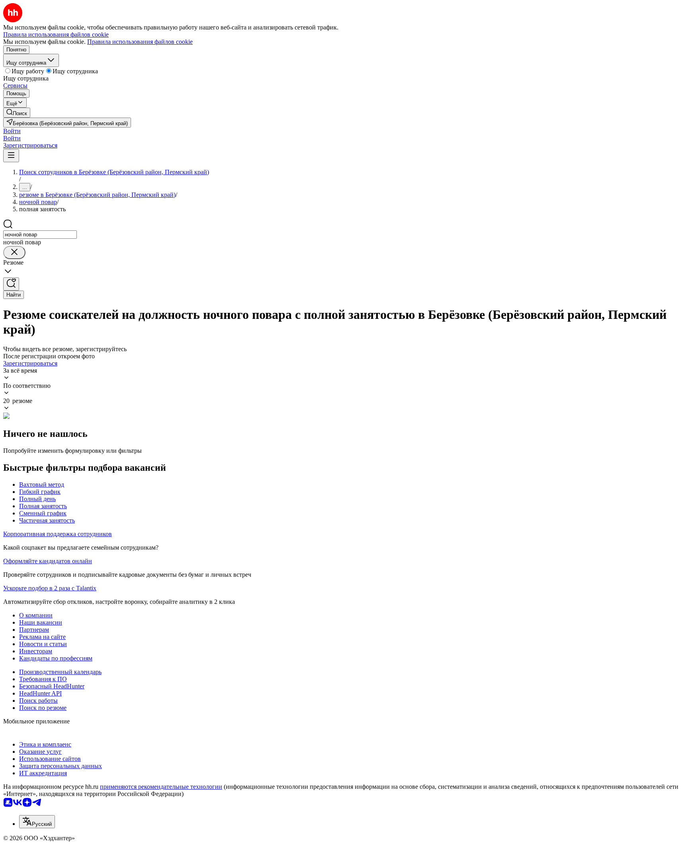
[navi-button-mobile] (11, 155)
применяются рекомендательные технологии (161, 786)
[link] (16, 113)
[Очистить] (14, 252)
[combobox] (40, 234)
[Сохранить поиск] (11, 284)
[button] (12, 131)
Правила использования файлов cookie (140, 41)
